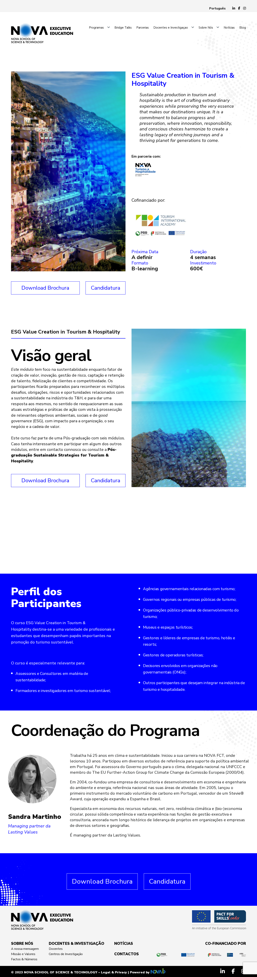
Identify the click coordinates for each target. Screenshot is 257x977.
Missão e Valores (23, 954)
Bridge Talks (123, 28)
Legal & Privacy (114, 972)
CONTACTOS (126, 954)
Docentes (56, 949)
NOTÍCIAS (123, 943)
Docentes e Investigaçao (170, 28)
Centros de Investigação (66, 954)
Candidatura (105, 288)
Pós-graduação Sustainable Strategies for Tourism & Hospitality (63, 455)
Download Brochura (45, 288)
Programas (96, 28)
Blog (242, 28)
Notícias (229, 28)
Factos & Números (24, 959)
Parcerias (142, 28)
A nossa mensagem (25, 949)
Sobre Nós (206, 28)
